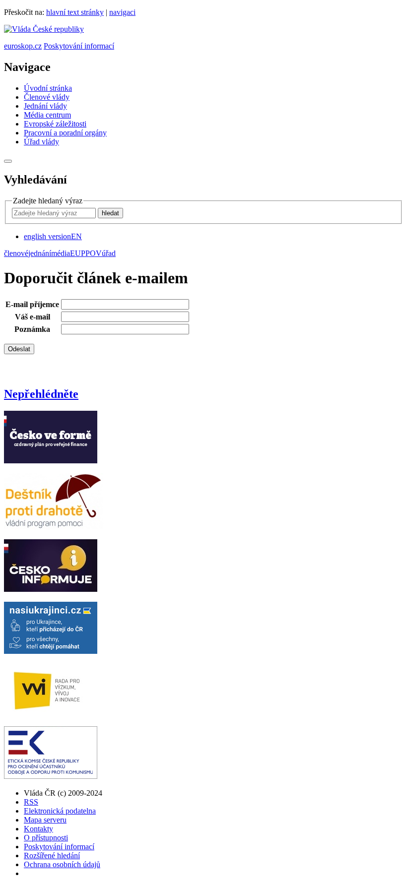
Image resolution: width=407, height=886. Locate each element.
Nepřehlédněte (41, 393)
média (60, 253)
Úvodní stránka (48, 88)
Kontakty (38, 828)
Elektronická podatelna (60, 811)
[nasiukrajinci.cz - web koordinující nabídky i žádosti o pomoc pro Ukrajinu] (50, 651)
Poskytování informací (79, 46)
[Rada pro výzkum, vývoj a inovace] (50, 713)
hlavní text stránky (75, 12)
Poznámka (32, 329)
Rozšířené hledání (52, 855)
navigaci (122, 12)
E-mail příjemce (32, 304)
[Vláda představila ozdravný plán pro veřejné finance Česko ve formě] (50, 460)
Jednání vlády (45, 106)
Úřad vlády (41, 141)
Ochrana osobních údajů (62, 864)
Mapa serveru (45, 820)
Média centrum (47, 115)
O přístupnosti (46, 837)
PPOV (91, 253)
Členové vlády (46, 97)
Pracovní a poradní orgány (65, 132)
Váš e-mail (32, 317)
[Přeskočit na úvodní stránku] (44, 29)
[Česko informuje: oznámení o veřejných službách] (50, 589)
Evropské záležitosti (55, 124)
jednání (39, 253)
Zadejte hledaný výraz (47, 200)
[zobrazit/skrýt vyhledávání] (8, 161)
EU (75, 253)
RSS (31, 802)
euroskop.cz (23, 46)
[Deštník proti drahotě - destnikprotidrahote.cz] (53, 526)
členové (16, 253)
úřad (109, 253)
